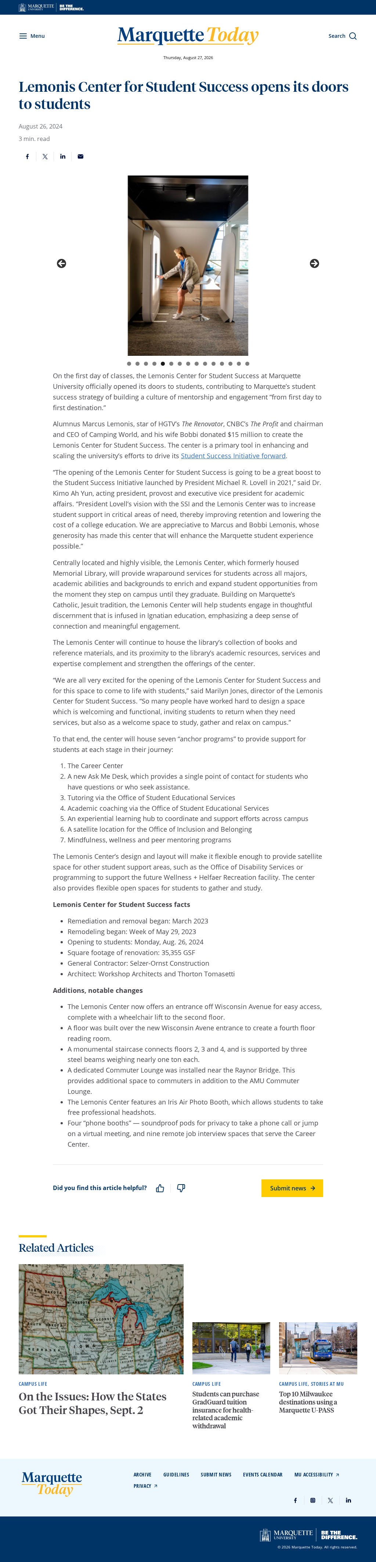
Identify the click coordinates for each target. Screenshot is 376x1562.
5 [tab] (163, 364)
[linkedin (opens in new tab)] (348, 1500)
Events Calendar (262, 1474)
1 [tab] (129, 364)
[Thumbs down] (181, 1188)
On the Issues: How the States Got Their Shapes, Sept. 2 (93, 1403)
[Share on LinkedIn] (63, 156)
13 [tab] (230, 364)
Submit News (216, 1474)
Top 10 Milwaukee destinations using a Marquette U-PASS (308, 1401)
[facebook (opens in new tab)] (295, 1500)
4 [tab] (154, 364)
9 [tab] (197, 364)
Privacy (143, 1485)
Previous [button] (62, 264)
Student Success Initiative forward (233, 455)
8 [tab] (188, 364)
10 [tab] (205, 364)
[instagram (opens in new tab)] (313, 1500)
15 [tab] (247, 364)
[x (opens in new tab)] (331, 1500)
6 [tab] (171, 364)
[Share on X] (45, 156)
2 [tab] (137, 364)
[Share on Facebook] (27, 156)
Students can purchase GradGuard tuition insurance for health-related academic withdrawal (225, 1409)
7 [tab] (180, 364)
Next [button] (313, 264)
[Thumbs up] (160, 1188)
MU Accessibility (313, 1474)
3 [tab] (146, 364)
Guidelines (176, 1474)
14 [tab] (239, 364)
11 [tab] (214, 364)
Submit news (288, 1188)
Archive (143, 1474)
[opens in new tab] (51, 7)
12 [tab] (222, 364)
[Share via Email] (80, 156)
